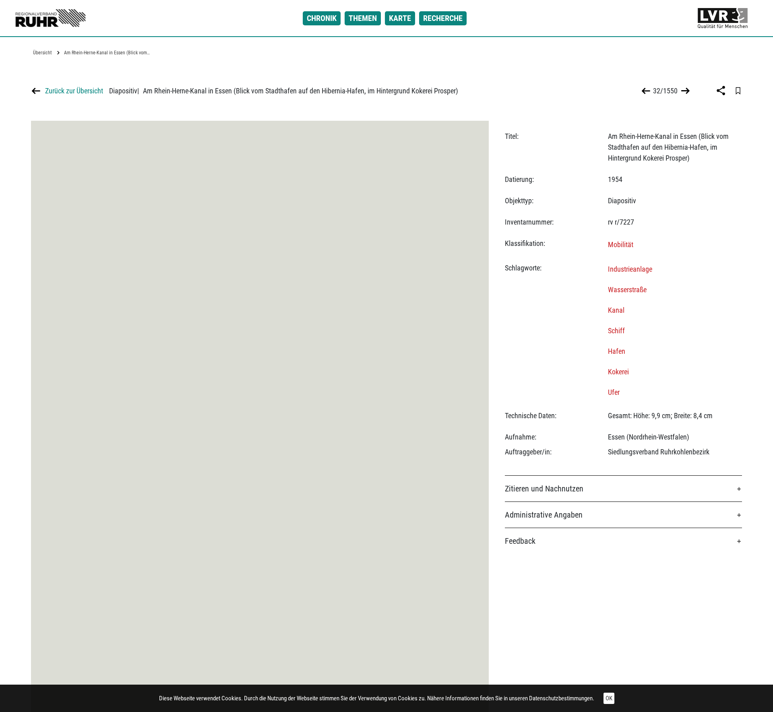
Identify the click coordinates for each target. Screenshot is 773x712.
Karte (400, 18)
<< (646, 91)
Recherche (443, 18)
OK (609, 698)
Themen (363, 18)
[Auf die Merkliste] (738, 91)
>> (685, 91)
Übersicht (42, 53)
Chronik (322, 18)
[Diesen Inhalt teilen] (722, 91)
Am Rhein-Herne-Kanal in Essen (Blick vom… (107, 53)
